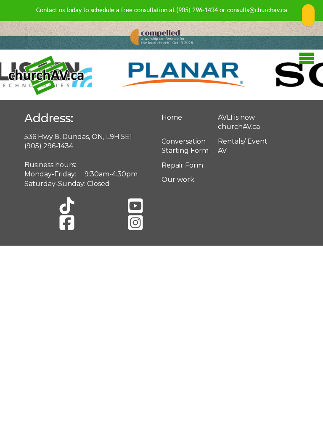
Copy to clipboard (308, 15)
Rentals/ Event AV (242, 146)
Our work (178, 180)
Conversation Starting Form (185, 146)
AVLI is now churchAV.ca (239, 122)
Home (172, 117)
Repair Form (182, 165)
